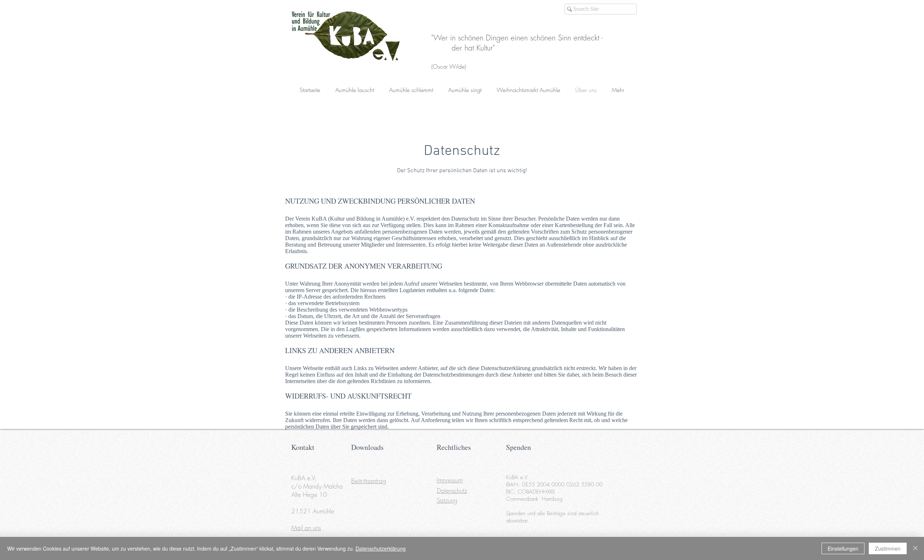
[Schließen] (915, 548)
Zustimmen (888, 548)
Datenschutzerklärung (381, 548)
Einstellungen (843, 548)
